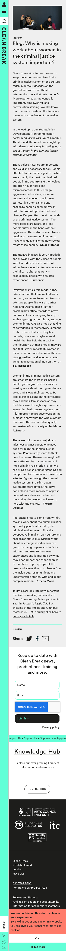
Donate (4, 924)
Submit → (23, 718)
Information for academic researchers (36, 906)
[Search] (4, 21)
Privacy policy (50, 727)
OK (37, 938)
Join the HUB (37, 789)
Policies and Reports (25, 897)
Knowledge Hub (37, 751)
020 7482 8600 (22, 883)
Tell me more (37, 947)
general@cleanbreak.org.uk (30, 887)
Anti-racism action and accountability (36, 901)
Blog (20, 628)
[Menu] (4, 12)
